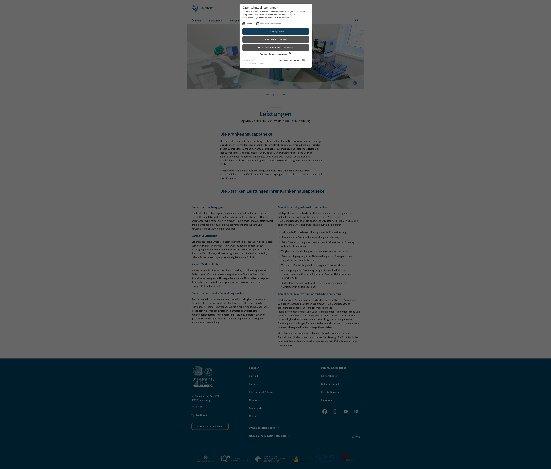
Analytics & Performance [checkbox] (270, 23)
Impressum (283, 60)
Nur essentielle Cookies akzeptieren (275, 47)
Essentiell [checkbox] (250, 23)
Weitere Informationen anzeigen (274, 54)
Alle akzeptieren (275, 31)
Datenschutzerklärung (299, 60)
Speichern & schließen (275, 39)
